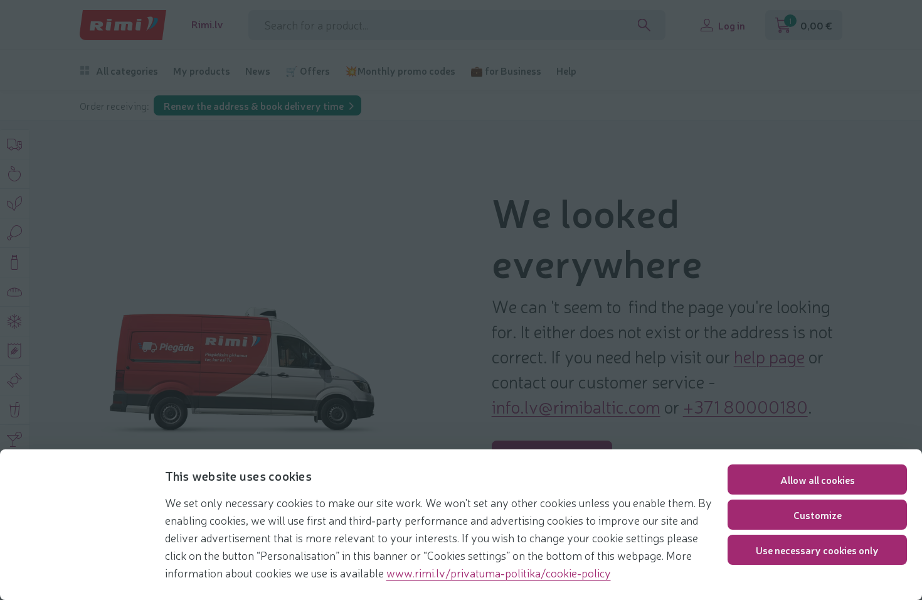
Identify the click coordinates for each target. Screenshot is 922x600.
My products (201, 70)
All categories (127, 70)
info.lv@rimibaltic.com (576, 406)
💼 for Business (505, 70)
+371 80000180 (745, 406)
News (257, 70)
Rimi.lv (207, 24)
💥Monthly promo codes (400, 70)
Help (566, 70)
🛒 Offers (307, 70)
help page (769, 356)
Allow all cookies (817, 479)
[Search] (644, 25)
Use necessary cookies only (817, 550)
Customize (817, 515)
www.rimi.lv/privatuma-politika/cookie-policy (498, 572)
